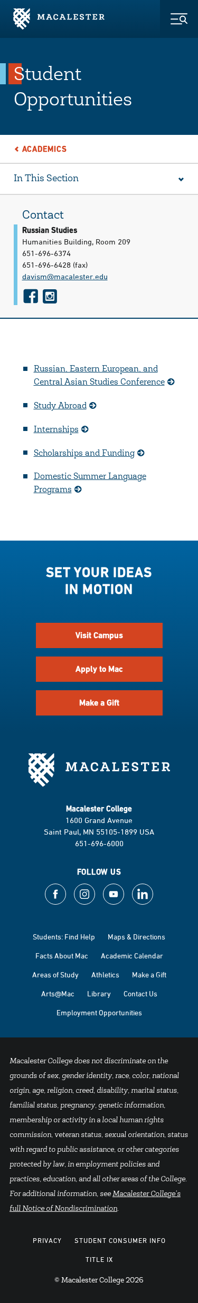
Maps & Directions (136, 936)
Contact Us (140, 993)
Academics (44, 148)
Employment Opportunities (99, 1012)
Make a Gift (99, 703)
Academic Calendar (132, 955)
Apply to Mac (99, 669)
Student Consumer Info (120, 1240)
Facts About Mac (61, 955)
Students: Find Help (64, 936)
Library (99, 993)
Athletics (105, 974)
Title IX (99, 1259)
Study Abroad (60, 406)
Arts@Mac (57, 993)
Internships (56, 430)
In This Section (46, 179)
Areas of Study (55, 974)
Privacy (47, 1240)
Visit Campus (99, 635)
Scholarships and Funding (84, 453)
